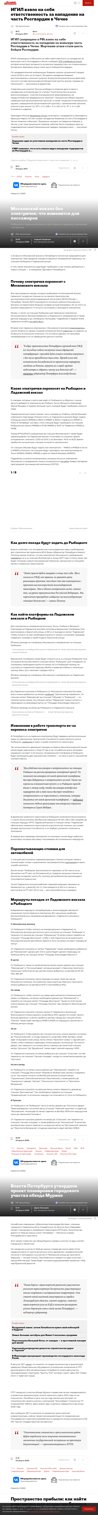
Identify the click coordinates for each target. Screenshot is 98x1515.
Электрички (31, 1148)
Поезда (68, 1148)
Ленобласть (39, 1154)
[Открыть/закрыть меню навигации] (75, 3)
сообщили (27, 742)
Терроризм (46, 176)
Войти (88, 3)
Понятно (88, 1509)
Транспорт (43, 1148)
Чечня (37, 176)
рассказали (71, 862)
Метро (64, 1151)
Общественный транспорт (22, 1151)
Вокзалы (38, 1151)
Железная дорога (56, 1148)
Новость (28, 176)
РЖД (75, 1148)
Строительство (17, 1471)
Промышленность (34, 1471)
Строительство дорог (60, 1471)
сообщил (49, 694)
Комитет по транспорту (21, 1154)
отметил (28, 373)
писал (29, 1364)
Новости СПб (51, 1154)
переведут (16, 558)
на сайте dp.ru (36, 321)
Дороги (46, 1471)
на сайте (64, 461)
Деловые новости (66, 1468)
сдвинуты (68, 331)
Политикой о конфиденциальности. (44, 1511)
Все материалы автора (43, 34)
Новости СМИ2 (18, 193)
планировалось (77, 328)
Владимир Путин (38, 116)
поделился (78, 799)
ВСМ (82, 1148)
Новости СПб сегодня (68, 1154)
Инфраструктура (52, 1151)
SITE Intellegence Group (70, 61)
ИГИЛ (19, 176)
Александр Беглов (78, 1471)
